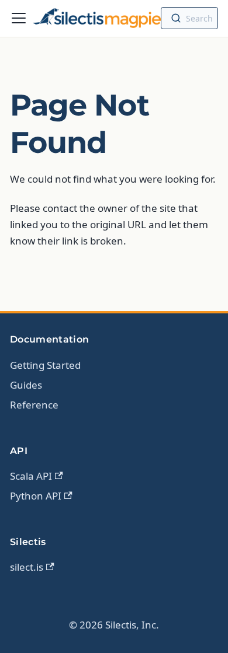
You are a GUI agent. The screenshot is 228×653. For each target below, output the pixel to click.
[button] (189, 18)
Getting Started (45, 365)
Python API (35, 495)
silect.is (26, 567)
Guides (26, 385)
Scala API (31, 476)
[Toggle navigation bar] (18, 18)
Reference (34, 404)
